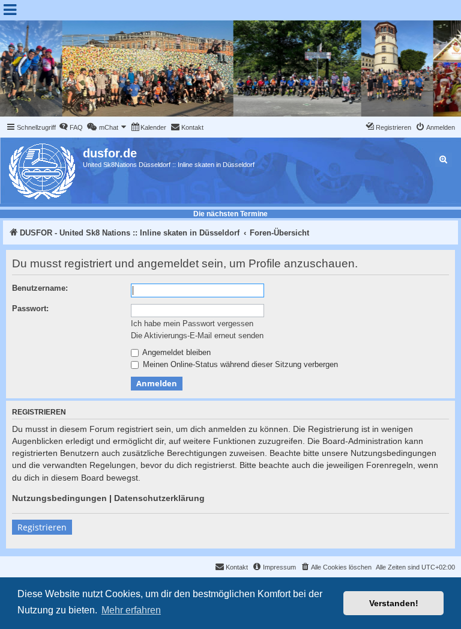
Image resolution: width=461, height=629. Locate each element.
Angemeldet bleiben (175, 352)
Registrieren (42, 527)
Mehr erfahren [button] (131, 610)
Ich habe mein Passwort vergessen (192, 323)
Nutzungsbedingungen (59, 498)
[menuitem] (71, 127)
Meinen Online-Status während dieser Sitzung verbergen (239, 364)
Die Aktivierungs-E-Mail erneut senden (197, 335)
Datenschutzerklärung (159, 498)
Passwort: (30, 308)
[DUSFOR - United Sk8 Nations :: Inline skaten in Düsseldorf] (43, 169)
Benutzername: (40, 288)
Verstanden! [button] (393, 603)
